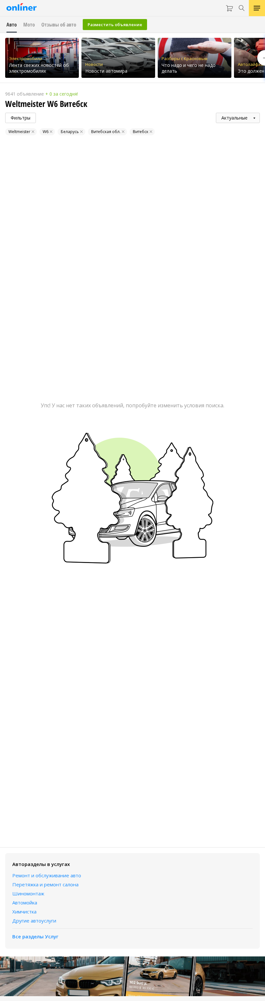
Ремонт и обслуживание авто (46, 875)
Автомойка (24, 902)
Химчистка (24, 911)
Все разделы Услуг (35, 936)
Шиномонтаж (28, 893)
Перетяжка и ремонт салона (45, 884)
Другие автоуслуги (34, 920)
